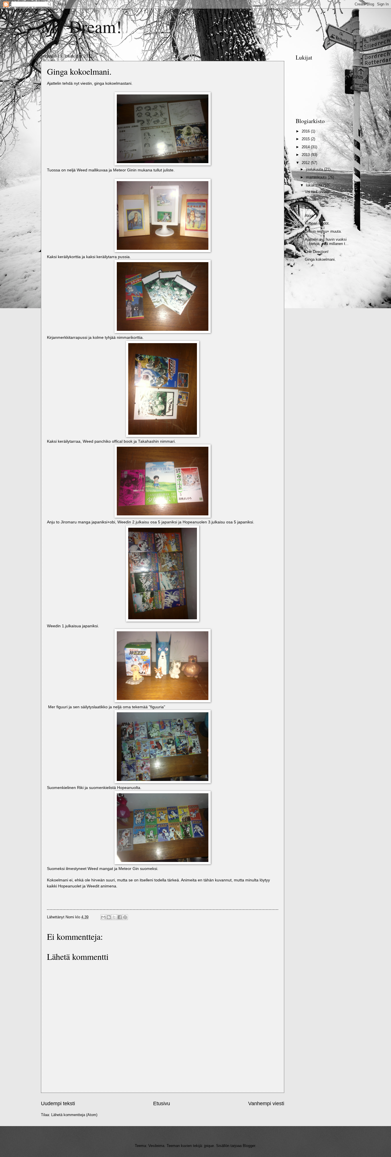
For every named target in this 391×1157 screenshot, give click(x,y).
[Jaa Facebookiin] (120, 917)
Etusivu (161, 1103)
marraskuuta (317, 177)
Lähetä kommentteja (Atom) (74, 1115)
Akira (309, 215)
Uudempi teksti (58, 1103)
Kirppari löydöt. (317, 223)
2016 (306, 131)
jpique (209, 1146)
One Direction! (317, 252)
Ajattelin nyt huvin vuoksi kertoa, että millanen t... (327, 241)
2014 (306, 147)
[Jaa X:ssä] (114, 917)
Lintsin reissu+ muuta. (323, 231)
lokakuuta (314, 185)
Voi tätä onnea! (317, 192)
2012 (306, 163)
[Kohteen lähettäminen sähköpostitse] (103, 917)
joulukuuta (315, 169)
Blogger (249, 1146)
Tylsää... (312, 199)
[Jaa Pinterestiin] (125, 917)
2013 (306, 155)
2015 (306, 139)
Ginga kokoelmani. (320, 259)
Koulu (309, 207)
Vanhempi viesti (266, 1103)
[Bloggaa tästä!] (109, 917)
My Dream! (81, 26)
